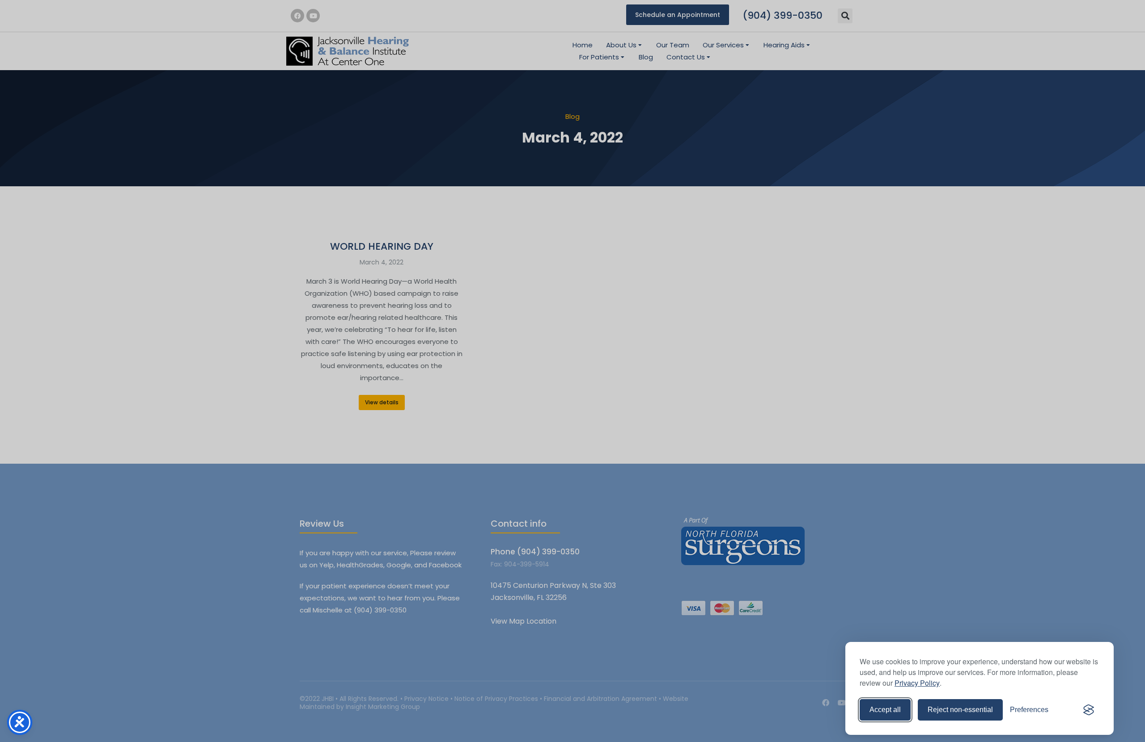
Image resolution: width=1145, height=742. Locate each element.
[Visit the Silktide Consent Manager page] (1088, 710)
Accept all (885, 709)
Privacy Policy (917, 683)
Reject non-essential (960, 709)
